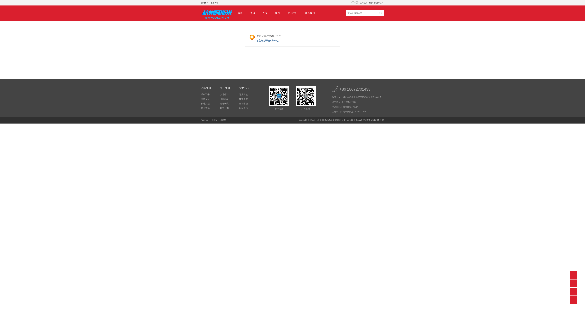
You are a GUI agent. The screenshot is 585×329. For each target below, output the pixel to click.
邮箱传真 (224, 103)
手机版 (214, 120)
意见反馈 (243, 94)
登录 (371, 3)
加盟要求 (243, 99)
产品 (265, 13)
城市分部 (224, 108)
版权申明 (243, 103)
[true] (381, 13)
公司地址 (224, 99)
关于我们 (292, 13)
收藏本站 (214, 3)
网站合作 (243, 108)
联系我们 (310, 13)
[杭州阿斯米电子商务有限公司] (217, 20)
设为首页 (204, 3)
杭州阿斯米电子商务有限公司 (331, 120)
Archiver (204, 120)
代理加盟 (205, 103)
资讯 (252, 13)
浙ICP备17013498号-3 (373, 120)
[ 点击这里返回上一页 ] (268, 40)
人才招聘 (224, 94)
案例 (277, 13)
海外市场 (205, 108)
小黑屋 (223, 120)
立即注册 (363, 3)
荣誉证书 (205, 94)
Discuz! (359, 120)
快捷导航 (377, 3)
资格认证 (205, 99)
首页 (240, 13)
